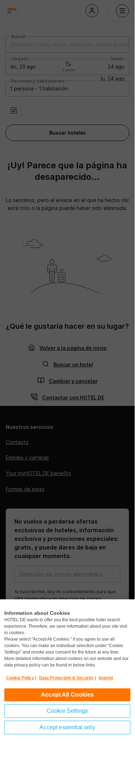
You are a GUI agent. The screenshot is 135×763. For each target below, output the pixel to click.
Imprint (106, 677)
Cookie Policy (20, 677)
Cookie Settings (67, 711)
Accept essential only (67, 727)
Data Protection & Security (66, 677)
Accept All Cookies (67, 695)
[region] (67, 680)
